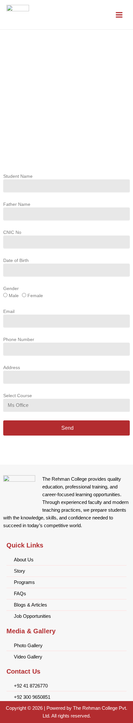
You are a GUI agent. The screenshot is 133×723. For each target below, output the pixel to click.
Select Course (17, 395)
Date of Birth (16, 260)
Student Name (18, 176)
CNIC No (12, 232)
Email (9, 311)
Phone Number (18, 339)
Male (14, 295)
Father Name (16, 204)
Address (11, 367)
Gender (11, 288)
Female (35, 295)
